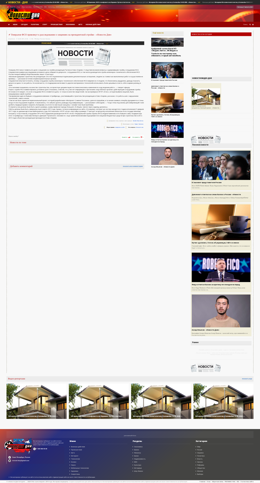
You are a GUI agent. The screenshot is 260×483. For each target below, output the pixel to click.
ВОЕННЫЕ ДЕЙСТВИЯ (93, 24)
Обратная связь (27, 7)
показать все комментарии (133, 166)
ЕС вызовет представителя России (164, 80)
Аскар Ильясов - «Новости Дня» (163, 167)
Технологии (75, 459)
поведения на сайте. (120, 127)
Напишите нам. (140, 127)
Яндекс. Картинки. (139, 124)
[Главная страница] (8, 24)
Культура (137, 465)
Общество (201, 468)
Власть (199, 459)
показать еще (247, 379)
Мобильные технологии (80, 468)
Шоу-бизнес (138, 471)
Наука (73, 465)
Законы (200, 462)
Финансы (137, 453)
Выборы (200, 474)
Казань (48, 39)
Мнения (200, 471)
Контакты (51, 7)
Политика (201, 456)
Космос (73, 462)
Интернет (74, 456)
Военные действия (36, 2)
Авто (73, 453)
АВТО (80, 24)
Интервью (138, 468)
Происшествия (76, 450)
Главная (12, 7)
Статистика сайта (247, 481)
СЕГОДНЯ (24, 24)
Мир (37, 39)
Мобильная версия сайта (64, 7)
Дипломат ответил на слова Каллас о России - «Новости (165, 87)
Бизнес (136, 450)
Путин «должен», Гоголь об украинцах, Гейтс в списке (165, 116)
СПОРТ (44, 24)
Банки (136, 456)
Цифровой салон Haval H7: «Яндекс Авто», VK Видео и (164, 49)
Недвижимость (139, 459)
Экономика (138, 447)
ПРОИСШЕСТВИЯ (56, 24)
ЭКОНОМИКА (70, 24)
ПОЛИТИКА (35, 24)
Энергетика (75, 474)
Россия (42, 39)
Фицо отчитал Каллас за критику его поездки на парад (216, 284)
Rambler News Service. (138, 121)
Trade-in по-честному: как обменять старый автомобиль (166, 54)
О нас (18, 7)
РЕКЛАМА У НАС (38, 7)
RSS (45, 7)
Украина (200, 453)
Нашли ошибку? (14, 136)
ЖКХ (135, 462)
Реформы (200, 465)
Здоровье (74, 471)
